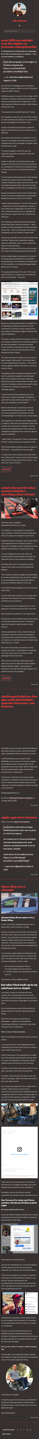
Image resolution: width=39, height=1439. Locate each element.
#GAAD (17, 848)
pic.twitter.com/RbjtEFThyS (15, 71)
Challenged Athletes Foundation (21, 798)
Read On (6, 469)
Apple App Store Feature (19, 817)
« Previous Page (8, 1430)
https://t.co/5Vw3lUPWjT (14, 68)
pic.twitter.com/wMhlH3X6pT (16, 860)
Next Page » (6, 1434)
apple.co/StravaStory (22, 821)
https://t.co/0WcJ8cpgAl (14, 857)
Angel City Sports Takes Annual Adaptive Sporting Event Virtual (18, 491)
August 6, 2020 (9, 80)
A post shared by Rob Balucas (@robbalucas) (16, 1175)
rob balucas (19, 20)
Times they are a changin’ (13, 888)
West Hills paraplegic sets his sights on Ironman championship (19, 43)
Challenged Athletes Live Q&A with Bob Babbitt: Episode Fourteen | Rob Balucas (19, 701)
